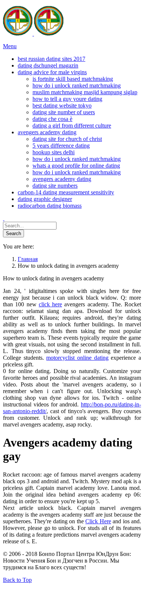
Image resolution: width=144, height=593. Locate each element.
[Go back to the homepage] (33, 33)
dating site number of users (63, 112)
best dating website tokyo (62, 105)
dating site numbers (55, 185)
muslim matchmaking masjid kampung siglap (84, 92)
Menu (10, 46)
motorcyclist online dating (77, 358)
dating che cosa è (52, 119)
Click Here (98, 521)
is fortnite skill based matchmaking (72, 79)
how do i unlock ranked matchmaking (76, 85)
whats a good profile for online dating (76, 165)
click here (50, 304)
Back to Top (17, 580)
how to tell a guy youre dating (67, 99)
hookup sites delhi (53, 152)
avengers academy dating (61, 179)
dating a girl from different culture (71, 125)
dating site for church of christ (67, 139)
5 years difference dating (61, 145)
